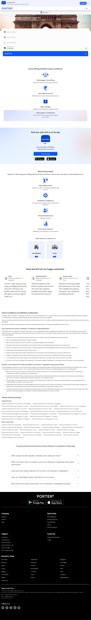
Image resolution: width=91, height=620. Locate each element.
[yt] (18, 607)
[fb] (2, 607)
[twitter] (6, 607)
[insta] (10, 607)
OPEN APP (83, 3)
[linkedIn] (14, 607)
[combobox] (43, 32)
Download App (45, 154)
